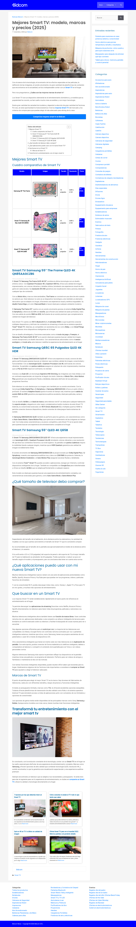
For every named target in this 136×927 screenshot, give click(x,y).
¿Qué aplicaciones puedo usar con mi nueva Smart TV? (47, 146)
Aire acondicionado (102, 87)
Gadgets (98, 242)
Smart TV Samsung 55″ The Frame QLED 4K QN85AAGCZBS (46, 135)
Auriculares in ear (57, 900)
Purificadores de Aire (59, 905)
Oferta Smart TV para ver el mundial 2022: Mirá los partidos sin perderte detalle (64, 833)
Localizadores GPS (102, 300)
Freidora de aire (101, 235)
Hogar (97, 266)
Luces (97, 303)
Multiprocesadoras (102, 340)
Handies (98, 252)
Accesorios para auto (103, 80)
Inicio (101, 5)
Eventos (98, 222)
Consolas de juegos (102, 171)
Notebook (99, 347)
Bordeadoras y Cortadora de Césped (64, 888)
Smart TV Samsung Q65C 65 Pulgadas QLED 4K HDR (49, 138)
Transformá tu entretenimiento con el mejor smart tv (46, 153)
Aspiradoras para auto (103, 93)
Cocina (98, 161)
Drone (97, 195)
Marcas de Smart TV (39, 150)
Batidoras (99, 110)
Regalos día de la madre (98, 893)
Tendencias (99, 438)
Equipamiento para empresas (106, 208)
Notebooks (16, 895)
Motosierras (100, 333)
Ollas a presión (100, 354)
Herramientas (100, 256)
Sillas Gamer (100, 404)
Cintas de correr (101, 158)
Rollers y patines (101, 388)
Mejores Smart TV (35, 129)
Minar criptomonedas (103, 323)
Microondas (99, 320)
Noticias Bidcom (17, 17)
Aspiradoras (100, 90)
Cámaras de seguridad (103, 141)
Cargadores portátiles (103, 151)
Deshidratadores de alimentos (106, 185)
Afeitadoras (99, 83)
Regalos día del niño (96, 895)
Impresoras (99, 276)
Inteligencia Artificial (103, 279)
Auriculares (99, 100)
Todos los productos (20, 890)
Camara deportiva (102, 137)
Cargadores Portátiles (59, 913)
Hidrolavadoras (101, 262)
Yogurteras (99, 472)
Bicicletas (99, 117)
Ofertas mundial (101, 350)
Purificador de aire (102, 377)
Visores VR (99, 465)
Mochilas (98, 327)
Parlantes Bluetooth (58, 890)
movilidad (99, 337)
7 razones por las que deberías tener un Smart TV (28, 796)
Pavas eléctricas (101, 364)
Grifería (98, 249)
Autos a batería (101, 104)
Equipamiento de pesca (104, 205)
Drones (15, 898)
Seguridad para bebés (103, 401)
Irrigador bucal (100, 286)
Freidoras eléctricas (102, 239)
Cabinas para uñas (19, 915)
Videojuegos (100, 462)
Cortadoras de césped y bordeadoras (109, 178)
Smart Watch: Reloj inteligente (62, 893)
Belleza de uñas (101, 114)
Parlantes (98, 357)
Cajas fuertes (100, 124)
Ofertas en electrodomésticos (100, 905)
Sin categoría (100, 408)
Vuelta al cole (100, 469)
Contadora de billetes (103, 175)
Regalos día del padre (97, 890)
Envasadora (99, 202)
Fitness (98, 229)
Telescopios (99, 435)
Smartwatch (100, 415)
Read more (25, 823)
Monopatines (100, 330)
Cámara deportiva (102, 134)
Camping (98, 148)
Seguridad (99, 398)
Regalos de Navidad (96, 903)
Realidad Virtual (101, 381)
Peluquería (99, 367)
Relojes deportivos (102, 384)
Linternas (98, 296)
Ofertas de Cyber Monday (98, 900)
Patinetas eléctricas (102, 360)
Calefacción (99, 127)
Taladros (98, 425)
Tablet (97, 421)
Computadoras (101, 168)
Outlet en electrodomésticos (100, 908)
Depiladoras (99, 181)
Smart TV (18, 875)
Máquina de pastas (102, 310)
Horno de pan (100, 269)
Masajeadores (100, 313)
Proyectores (55, 908)
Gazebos (98, 246)
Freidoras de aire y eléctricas (61, 915)
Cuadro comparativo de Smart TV (43, 131)
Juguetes (98, 290)
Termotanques (100, 442)
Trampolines (100, 445)
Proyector (99, 374)
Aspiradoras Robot (102, 97)
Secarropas (99, 394)
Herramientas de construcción (106, 259)
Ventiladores (100, 455)
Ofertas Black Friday (112, 895)
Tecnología (99, 431)
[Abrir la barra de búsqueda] (121, 5)
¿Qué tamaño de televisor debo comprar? (42, 143)
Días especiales (101, 188)
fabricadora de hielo (102, 225)
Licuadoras (99, 293)
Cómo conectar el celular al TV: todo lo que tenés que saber (64, 796)
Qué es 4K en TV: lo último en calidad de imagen (28, 833)
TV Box (98, 448)
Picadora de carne (102, 371)
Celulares (98, 154)
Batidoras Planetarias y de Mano (24, 913)
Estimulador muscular (103, 219)
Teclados (98, 428)
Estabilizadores (101, 212)
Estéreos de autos (102, 215)
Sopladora (99, 418)
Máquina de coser (102, 306)
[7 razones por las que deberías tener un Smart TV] (30, 817)
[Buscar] (121, 17)
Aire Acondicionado (19, 910)
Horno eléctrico (101, 273)
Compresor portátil (102, 164)
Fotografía (99, 232)
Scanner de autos (101, 391)
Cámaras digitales (102, 144)
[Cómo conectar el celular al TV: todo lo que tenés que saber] (65, 817)
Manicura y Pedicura (58, 903)
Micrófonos (99, 317)
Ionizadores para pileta (104, 283)
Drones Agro (100, 198)
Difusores (99, 191)
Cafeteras (99, 120)
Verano (98, 459)
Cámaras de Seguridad (20, 900)
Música (98, 344)
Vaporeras (99, 452)
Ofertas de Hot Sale (96, 898)
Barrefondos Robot (102, 107)
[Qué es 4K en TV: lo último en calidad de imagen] (30, 853)
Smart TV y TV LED (58, 898)
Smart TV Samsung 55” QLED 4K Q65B (44, 140)
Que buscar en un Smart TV (38, 148)
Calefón (98, 131)
